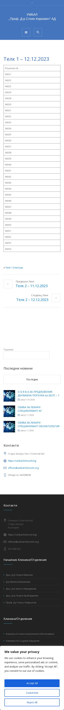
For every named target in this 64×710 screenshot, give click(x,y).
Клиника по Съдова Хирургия (22, 640)
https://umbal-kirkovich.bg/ (22, 534)
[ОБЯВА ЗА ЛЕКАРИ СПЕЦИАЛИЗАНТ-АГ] (9, 411)
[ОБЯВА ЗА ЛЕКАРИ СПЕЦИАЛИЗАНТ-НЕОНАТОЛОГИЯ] (9, 426)
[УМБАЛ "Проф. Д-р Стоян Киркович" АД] (32, 17)
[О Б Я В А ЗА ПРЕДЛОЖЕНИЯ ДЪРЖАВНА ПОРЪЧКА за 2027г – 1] (9, 395)
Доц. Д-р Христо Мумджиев (21, 588)
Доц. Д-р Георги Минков (19, 574)
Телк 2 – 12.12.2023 (32, 299)
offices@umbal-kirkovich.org (23, 467)
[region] (32, 678)
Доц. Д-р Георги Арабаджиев (22, 595)
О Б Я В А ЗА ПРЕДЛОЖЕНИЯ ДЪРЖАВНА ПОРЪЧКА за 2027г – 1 (38, 393)
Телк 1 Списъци (14, 267)
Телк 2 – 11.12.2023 (32, 285)
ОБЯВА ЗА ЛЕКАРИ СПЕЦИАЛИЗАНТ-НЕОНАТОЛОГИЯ (38, 424)
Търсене (8, 349)
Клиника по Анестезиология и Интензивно (30, 633)
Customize (32, 692)
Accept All (32, 683)
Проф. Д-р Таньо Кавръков (21, 602)
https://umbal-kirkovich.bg (22, 460)
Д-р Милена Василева (18, 581)
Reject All (32, 702)
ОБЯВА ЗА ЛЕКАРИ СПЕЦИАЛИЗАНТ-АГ (30, 408)
